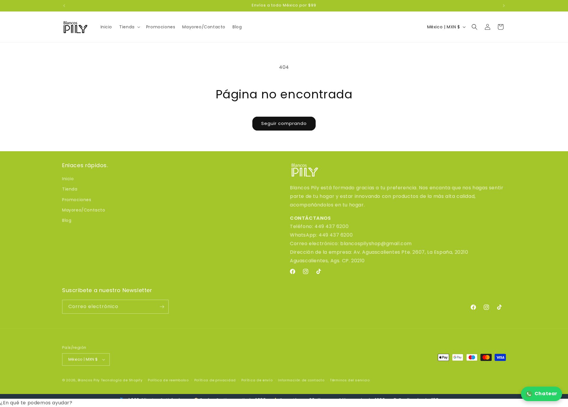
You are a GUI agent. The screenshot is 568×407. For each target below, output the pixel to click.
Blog (66, 220)
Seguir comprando (284, 123)
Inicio (68, 179)
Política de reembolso (168, 380)
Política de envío (257, 380)
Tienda (70, 189)
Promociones (76, 200)
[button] (129, 27)
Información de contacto (301, 380)
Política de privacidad (215, 380)
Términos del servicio (350, 380)
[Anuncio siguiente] (503, 5)
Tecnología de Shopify (122, 380)
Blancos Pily (89, 380)
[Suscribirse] (161, 307)
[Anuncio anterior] (64, 5)
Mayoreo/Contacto (83, 210)
